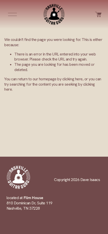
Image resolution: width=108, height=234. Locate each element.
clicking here (72, 79)
